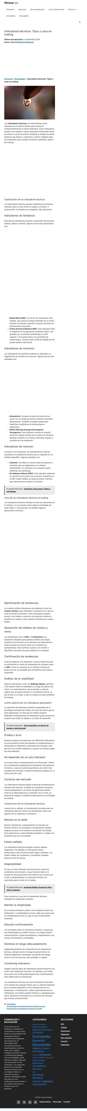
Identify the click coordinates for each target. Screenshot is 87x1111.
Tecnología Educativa (38, 1076)
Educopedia (23, 16)
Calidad (64, 1027)
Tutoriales (47, 1081)
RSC (62, 1024)
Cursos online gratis (39, 1024)
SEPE (34, 1072)
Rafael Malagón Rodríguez (22, 42)
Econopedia (10, 16)
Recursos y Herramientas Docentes (39, 1066)
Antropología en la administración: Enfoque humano (26, 1006)
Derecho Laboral (40, 1027)
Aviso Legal (57, 1102)
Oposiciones (49, 1057)
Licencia (64, 1041)
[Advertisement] (29, 59)
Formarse (8, 79)
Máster (35, 1057)
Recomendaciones (37, 9)
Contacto (66, 1102)
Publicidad (65, 1034)
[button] (80, 22)
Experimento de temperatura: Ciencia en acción (24, 1009)
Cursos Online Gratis (56, 9)
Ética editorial (66, 1038)
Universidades (39, 1084)
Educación (22, 9)
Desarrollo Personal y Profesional (42, 1031)
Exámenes (35, 1055)
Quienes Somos (45, 1102)
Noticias (42, 1057)
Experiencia (65, 1031)
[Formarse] (11, 3)
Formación (10, 9)
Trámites (37, 1081)
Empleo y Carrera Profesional (41, 1050)
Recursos (72, 9)
